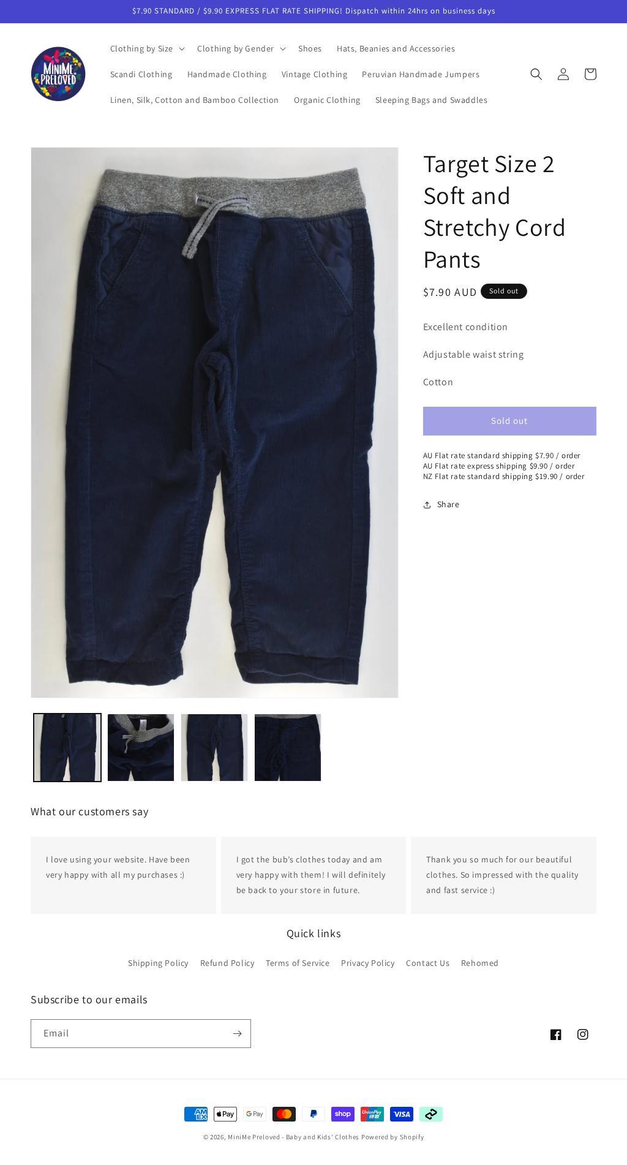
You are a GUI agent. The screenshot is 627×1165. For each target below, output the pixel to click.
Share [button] (448, 504)
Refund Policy (227, 962)
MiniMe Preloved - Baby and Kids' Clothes (293, 1137)
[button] (146, 48)
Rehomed (480, 962)
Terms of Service (298, 962)
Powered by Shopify (392, 1137)
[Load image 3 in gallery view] (214, 747)
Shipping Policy (158, 962)
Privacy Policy (367, 962)
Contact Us (427, 962)
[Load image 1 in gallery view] (67, 747)
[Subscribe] (236, 1033)
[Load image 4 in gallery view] (287, 747)
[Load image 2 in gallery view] (141, 747)
